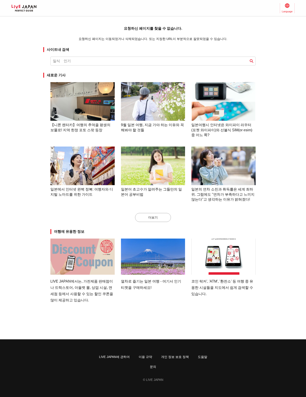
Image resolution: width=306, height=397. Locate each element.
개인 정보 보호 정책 (175, 357)
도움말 (202, 357)
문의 (153, 366)
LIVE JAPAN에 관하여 (114, 357)
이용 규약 (145, 357)
